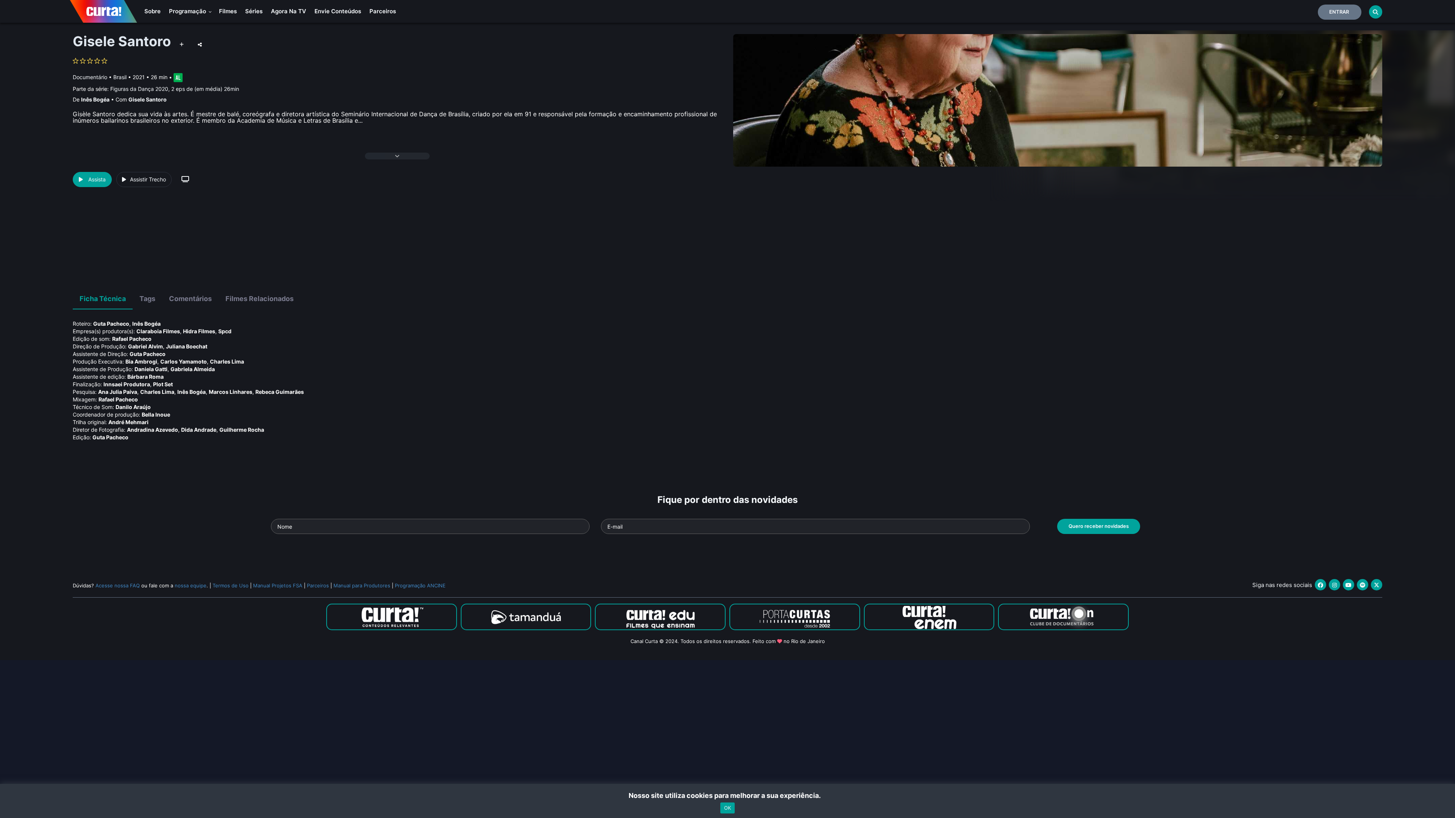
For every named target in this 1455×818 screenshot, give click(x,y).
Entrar (1339, 12)
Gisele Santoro (147, 99)
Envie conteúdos (337, 11)
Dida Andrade (198, 429)
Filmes (228, 11)
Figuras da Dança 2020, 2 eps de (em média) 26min (174, 89)
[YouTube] (1348, 584)
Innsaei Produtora (126, 384)
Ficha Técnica (103, 299)
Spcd (225, 331)
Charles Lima (227, 361)
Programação (188, 11)
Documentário (90, 77)
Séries (254, 11)
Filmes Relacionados (259, 299)
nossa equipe (191, 585)
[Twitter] (1376, 584)
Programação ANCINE (420, 585)
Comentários (190, 299)
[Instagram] (1334, 584)
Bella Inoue (156, 414)
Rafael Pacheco (132, 339)
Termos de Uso (231, 585)
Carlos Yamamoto (183, 361)
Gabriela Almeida (193, 369)
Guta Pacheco (111, 323)
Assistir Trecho (148, 179)
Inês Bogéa (95, 99)
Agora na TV (288, 11)
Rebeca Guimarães (279, 392)
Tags (147, 299)
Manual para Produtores (361, 585)
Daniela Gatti (151, 369)
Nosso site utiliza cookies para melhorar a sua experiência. (728, 795)
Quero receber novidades (1099, 526)
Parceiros (382, 11)
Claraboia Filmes (158, 331)
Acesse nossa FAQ (117, 585)
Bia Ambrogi (141, 361)
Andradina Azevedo (152, 429)
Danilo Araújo (133, 407)
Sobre (152, 11)
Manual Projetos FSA (277, 585)
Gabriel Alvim (145, 346)
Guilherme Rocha (241, 429)
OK (727, 808)
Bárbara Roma (145, 376)
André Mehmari (128, 422)
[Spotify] (1362, 584)
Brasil (120, 77)
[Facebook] (1320, 584)
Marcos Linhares (230, 392)
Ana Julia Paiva (117, 392)
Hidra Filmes (199, 331)
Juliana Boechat (186, 346)
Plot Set (163, 384)
